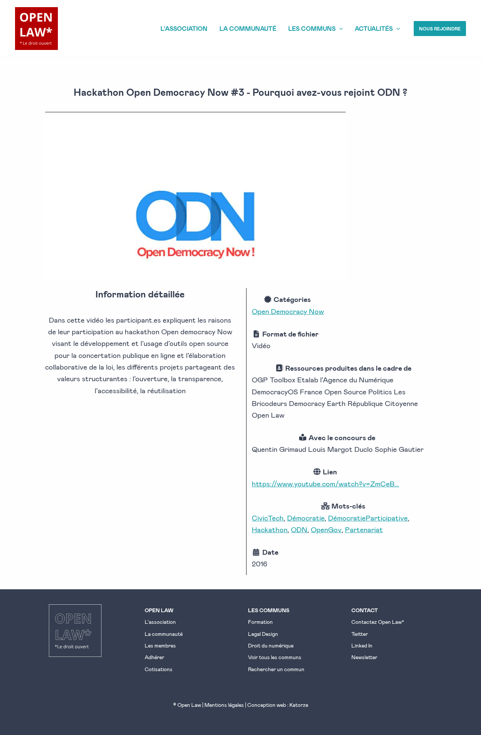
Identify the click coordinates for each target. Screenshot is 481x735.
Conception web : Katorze (277, 705)
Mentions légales (224, 705)
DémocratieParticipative (368, 517)
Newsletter (364, 657)
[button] (440, 28)
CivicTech (268, 517)
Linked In (361, 645)
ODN (299, 529)
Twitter (359, 634)
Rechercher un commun (276, 669)
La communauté (164, 634)
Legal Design (263, 634)
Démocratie (306, 517)
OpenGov (326, 529)
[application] (339, 28)
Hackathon (269, 529)
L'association (160, 622)
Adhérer (154, 657)
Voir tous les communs (274, 657)
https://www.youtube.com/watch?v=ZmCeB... (325, 483)
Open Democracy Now (288, 311)
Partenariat (364, 529)
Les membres (160, 645)
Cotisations (158, 669)
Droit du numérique (270, 645)
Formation (260, 622)
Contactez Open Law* (377, 622)
